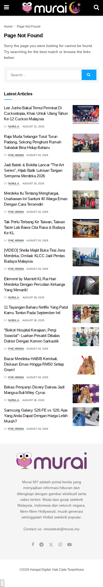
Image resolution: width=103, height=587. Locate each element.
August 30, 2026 (37, 155)
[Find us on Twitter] (51, 545)
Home (8, 26)
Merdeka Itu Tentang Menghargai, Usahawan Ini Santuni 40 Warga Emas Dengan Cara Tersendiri (36, 198)
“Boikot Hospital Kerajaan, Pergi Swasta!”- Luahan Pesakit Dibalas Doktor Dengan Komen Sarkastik (32, 335)
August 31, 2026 (33, 126)
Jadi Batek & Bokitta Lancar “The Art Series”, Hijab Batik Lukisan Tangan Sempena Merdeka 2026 (34, 170)
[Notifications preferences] (2, 583)
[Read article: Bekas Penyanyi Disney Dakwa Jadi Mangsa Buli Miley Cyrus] (86, 393)
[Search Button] (96, 8)
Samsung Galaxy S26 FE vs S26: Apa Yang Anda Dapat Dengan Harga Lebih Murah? (36, 415)
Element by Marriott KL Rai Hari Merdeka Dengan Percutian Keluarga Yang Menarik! (34, 284)
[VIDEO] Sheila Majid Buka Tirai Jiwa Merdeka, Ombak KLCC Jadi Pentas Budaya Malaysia (34, 255)
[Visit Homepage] (51, 7)
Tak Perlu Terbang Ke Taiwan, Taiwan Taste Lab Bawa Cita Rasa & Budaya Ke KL (34, 227)
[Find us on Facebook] (33, 545)
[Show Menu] (6, 8)
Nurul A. (14, 126)
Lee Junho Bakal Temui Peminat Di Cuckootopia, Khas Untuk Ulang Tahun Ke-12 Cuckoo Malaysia (36, 113)
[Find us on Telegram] (41, 545)
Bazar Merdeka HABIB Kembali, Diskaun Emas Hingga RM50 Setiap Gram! (34, 364)
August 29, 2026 (37, 240)
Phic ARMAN (16, 155)
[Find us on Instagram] (60, 545)
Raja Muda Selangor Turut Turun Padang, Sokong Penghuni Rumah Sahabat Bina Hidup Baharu (32, 142)
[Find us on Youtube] (69, 545)
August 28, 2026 (33, 320)
